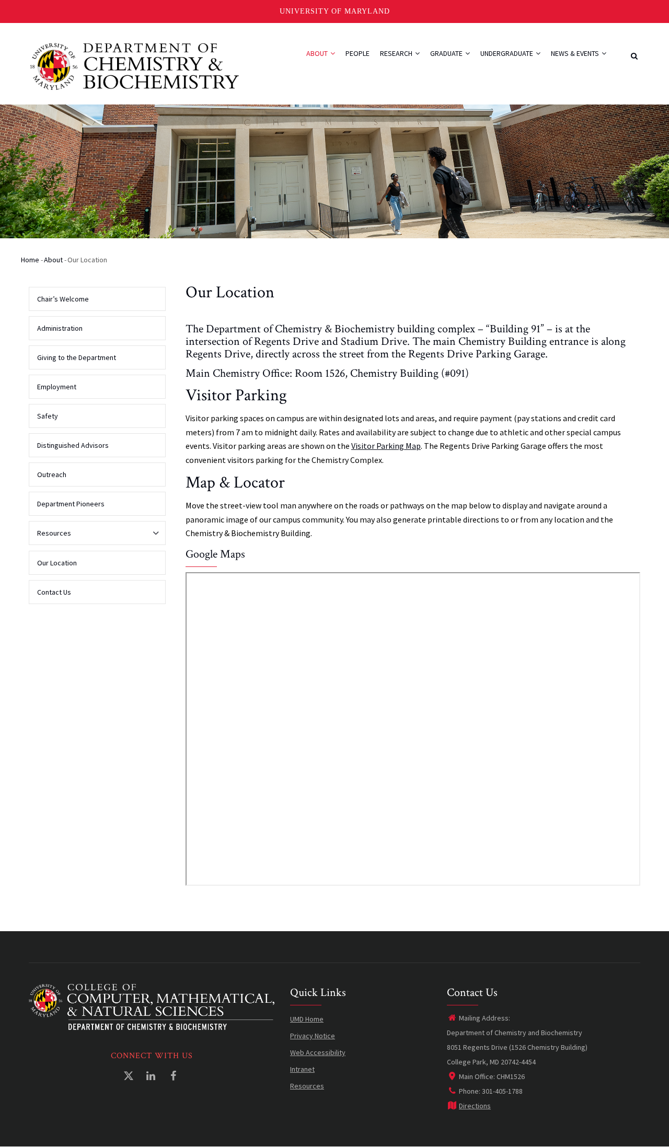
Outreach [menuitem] (51, 474)
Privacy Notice (312, 1035)
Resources (307, 1086)
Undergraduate (507, 53)
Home (30, 259)
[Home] (134, 65)
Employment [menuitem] (56, 386)
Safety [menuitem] (47, 416)
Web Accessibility (317, 1052)
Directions (475, 1105)
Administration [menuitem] (60, 328)
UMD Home (307, 1019)
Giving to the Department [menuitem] (76, 357)
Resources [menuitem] (50, 536)
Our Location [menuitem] (57, 562)
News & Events (576, 53)
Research (397, 53)
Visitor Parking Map (386, 446)
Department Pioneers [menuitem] (71, 503)
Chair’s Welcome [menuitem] (63, 299)
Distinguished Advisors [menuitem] (73, 445)
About (317, 53)
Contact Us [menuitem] (54, 592)
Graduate (447, 53)
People (357, 53)
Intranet (302, 1069)
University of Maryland (335, 11)
